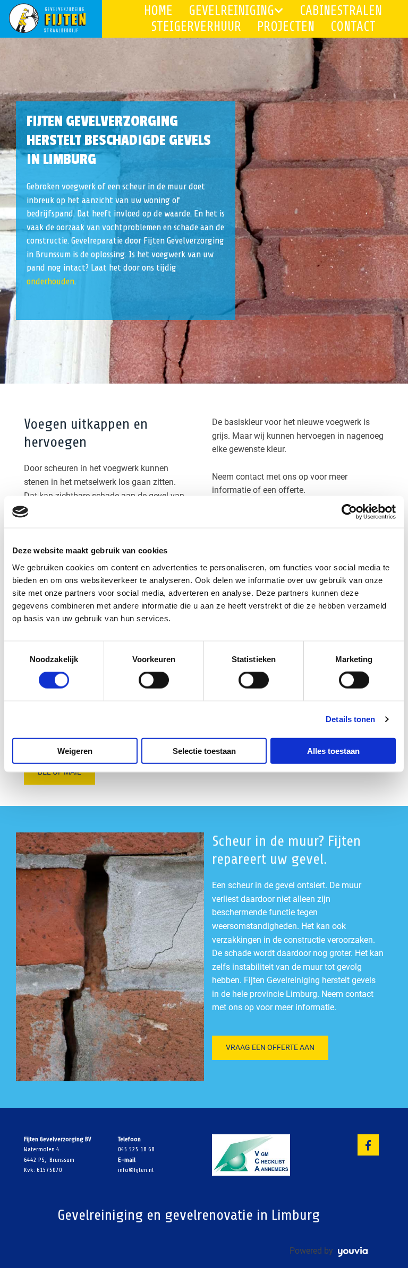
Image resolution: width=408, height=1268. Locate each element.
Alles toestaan (333, 750)
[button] (59, 772)
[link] (228, 11)
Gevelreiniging (231, 10)
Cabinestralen (341, 10)
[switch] (154, 680)
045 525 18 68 (136, 1149)
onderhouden (50, 281)
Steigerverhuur (196, 26)
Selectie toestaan (204, 750)
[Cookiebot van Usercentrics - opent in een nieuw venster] (349, 512)
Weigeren (74, 750)
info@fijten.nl (136, 1170)
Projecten (285, 26)
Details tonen (350, 719)
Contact (353, 26)
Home (158, 10)
